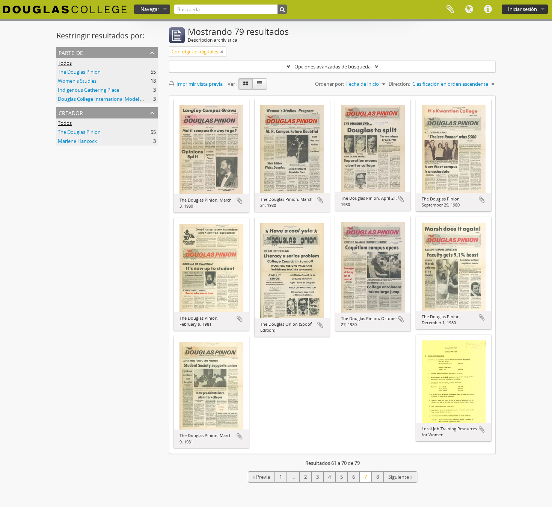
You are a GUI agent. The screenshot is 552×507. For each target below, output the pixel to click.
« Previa (261, 477)
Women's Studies (77, 80)
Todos (65, 62)
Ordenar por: (329, 83)
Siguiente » (400, 477)
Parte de (71, 52)
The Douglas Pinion (79, 71)
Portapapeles (450, 9)
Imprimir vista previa (199, 83)
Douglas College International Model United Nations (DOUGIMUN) (131, 99)
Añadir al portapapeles (239, 201)
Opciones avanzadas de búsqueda (332, 66)
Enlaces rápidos (487, 9)
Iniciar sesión (522, 9)
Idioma (469, 9)
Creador (71, 112)
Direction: (399, 83)
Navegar (149, 9)
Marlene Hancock (77, 141)
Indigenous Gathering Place (88, 90)
